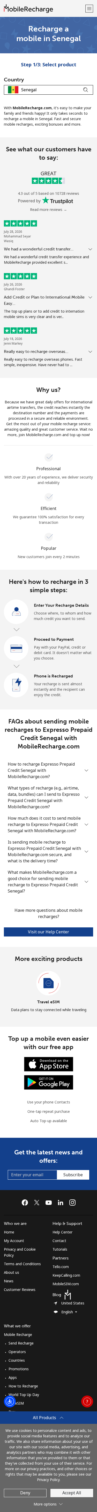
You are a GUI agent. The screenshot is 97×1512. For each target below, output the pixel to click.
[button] (89, 8)
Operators (17, 1351)
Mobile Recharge (18, 1334)
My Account (14, 1240)
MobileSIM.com (66, 1283)
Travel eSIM (48, 1001)
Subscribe (73, 1175)
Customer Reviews (19, 1289)
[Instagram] (72, 1202)
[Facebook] (26, 1202)
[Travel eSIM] (48, 983)
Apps (13, 1377)
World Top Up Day (24, 1394)
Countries (17, 1360)
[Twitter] (38, 1202)
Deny (25, 1493)
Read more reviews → (48, 209)
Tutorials (60, 1249)
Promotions (19, 1368)
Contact (59, 1240)
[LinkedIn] (62, 1202)
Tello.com (61, 1266)
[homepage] (44, 8)
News (8, 1280)
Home (9, 1232)
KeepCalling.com (66, 1275)
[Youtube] (50, 1202)
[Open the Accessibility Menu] (10, 1401)
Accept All (71, 1493)
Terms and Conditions (22, 1263)
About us (11, 1272)
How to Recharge (23, 1386)
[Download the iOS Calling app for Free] (48, 1063)
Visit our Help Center (48, 932)
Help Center (62, 1232)
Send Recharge (21, 1343)
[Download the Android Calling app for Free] (48, 1082)
